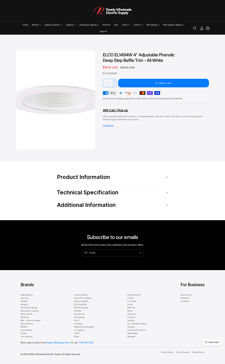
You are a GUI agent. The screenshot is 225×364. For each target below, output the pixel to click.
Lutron (125, 25)
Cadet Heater (26, 330)
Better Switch (26, 314)
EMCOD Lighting (81, 307)
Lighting (69, 25)
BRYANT (24, 327)
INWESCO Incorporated (84, 327)
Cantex (24, 333)
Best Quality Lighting (172, 25)
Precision (131, 317)
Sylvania (131, 327)
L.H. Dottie (131, 301)
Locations (185, 301)
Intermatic (78, 323)
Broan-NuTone (27, 323)
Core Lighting (26, 336)
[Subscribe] (140, 252)
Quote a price (186, 295)
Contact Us (108, 125)
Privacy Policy (167, 352)
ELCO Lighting (80, 304)
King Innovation (134, 295)
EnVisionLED (79, 314)
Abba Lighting (26, 295)
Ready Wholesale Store (58, 342)
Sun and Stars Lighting (137, 323)
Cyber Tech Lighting (82, 298)
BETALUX (25, 317)
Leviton (137, 25)
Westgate (131, 336)
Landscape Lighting (88, 25)
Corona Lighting (81, 295)
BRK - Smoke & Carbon (31, 320)
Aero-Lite (25, 298)
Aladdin (24, 301)
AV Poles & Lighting (29, 307)
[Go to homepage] (112, 10)
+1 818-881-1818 (85, 342)
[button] (36, 25)
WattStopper (132, 333)
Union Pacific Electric (136, 330)
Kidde (76, 336)
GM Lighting (151, 25)
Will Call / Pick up (115, 110)
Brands (35, 25)
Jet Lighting (79, 330)
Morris (130, 311)
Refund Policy (198, 352)
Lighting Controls (52, 25)
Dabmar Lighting (81, 301)
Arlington (24, 304)
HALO (76, 320)
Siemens (131, 320)
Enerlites (77, 311)
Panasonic (131, 314)
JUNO (76, 333)
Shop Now (185, 298)
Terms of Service (183, 352)
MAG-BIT (131, 307)
